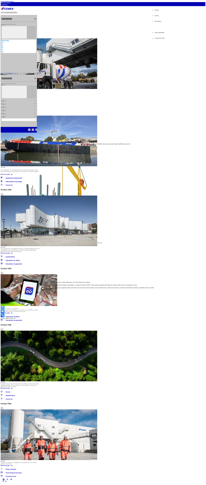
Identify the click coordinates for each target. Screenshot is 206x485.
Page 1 (19, 100)
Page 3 (19, 107)
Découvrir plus (5, 174)
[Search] (14, 32)
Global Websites (6, 3)
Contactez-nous (5, 6)
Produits (156, 10)
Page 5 (19, 113)
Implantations (4, 4)
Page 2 (19, 103)
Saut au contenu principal (7, 1)
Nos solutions (157, 21)
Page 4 (19, 110)
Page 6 (19, 116)
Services (156, 15)
